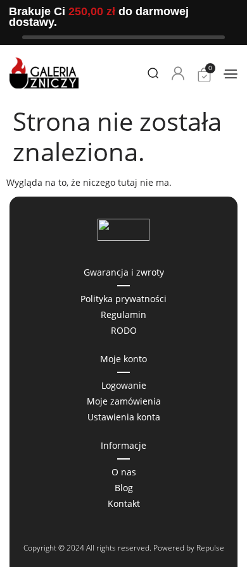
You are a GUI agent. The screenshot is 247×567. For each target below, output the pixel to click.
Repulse (210, 547)
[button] (231, 73)
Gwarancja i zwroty (124, 272)
